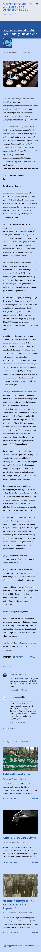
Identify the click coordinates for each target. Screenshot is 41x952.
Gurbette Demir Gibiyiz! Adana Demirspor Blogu (15, 6)
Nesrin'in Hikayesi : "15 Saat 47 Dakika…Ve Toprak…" (18, 904)
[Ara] (31, 4)
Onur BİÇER (15, 674)
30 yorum (14, 799)
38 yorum (14, 862)
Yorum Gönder (9, 728)
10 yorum (14, 933)
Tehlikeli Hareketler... (17, 774)
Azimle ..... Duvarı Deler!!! (19, 837)
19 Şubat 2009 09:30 (18, 690)
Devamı (35, 799)
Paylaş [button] (33, 657)
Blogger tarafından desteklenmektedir (22, 946)
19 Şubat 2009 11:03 (18, 722)
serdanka (14, 697)
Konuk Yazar (17, 657)
